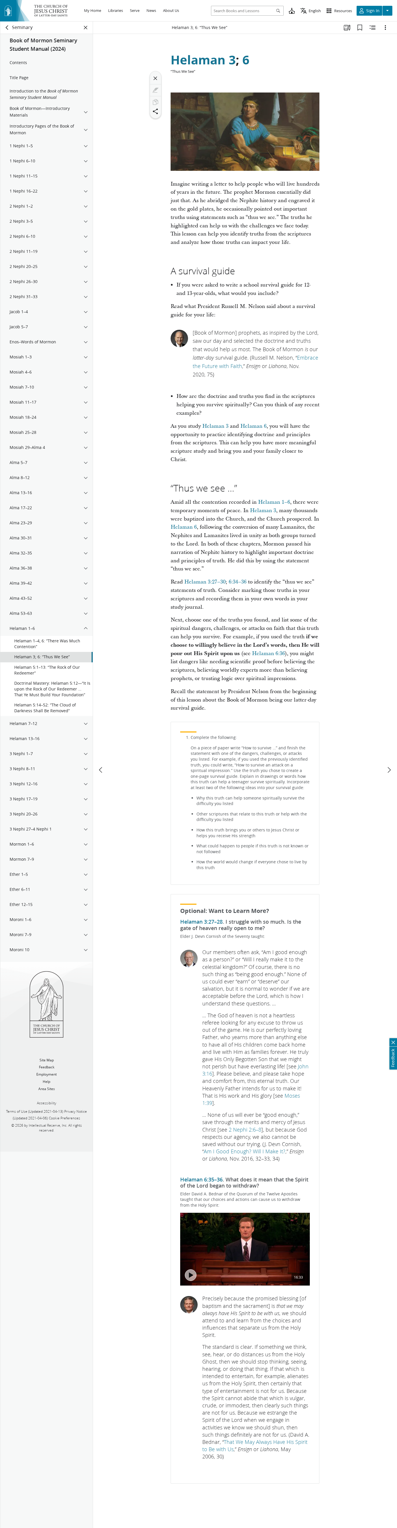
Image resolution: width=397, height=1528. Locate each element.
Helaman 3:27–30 (205, 582)
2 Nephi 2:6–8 (245, 1129)
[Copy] (155, 102)
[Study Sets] (347, 27)
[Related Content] (372, 27)
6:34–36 (237, 582)
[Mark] (155, 90)
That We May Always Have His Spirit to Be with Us (254, 1445)
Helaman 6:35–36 (201, 1179)
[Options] (385, 27)
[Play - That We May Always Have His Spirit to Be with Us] (190, 1275)
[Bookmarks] (360, 27)
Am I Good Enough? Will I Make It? (244, 1151)
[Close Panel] (85, 27)
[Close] (155, 78)
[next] (389, 770)
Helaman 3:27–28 (201, 921)
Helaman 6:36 (268, 653)
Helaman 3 (203, 59)
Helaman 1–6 (274, 502)
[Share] (155, 111)
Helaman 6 (253, 426)
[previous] (101, 770)
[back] (7, 27)
